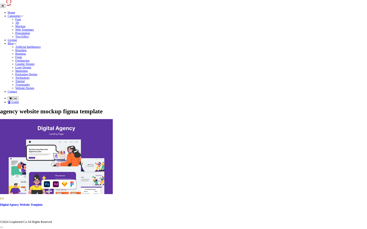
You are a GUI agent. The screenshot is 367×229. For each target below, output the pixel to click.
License (12, 40)
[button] (22, 16)
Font (18, 19)
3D (17, 22)
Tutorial (20, 81)
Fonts (18, 57)
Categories (14, 16)
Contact (12, 91)
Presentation (22, 33)
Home (11, 12)
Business (20, 53)
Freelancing (22, 60)
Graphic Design (24, 64)
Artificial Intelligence (28, 46)
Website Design (24, 88)
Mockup (20, 26)
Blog (11, 43)
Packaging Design (26, 74)
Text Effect (22, 36)
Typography (22, 84)
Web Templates (24, 29)
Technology (22, 77)
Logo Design (23, 67)
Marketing (21, 71)
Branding (21, 50)
